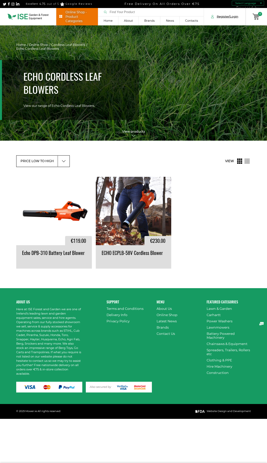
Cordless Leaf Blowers (68, 44)
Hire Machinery (219, 366)
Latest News (167, 321)
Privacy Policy (118, 321)
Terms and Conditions (125, 308)
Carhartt (214, 315)
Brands (149, 20)
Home (108, 20)
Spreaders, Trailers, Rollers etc (228, 352)
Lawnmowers (218, 327)
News (170, 20)
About (128, 20)
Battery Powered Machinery (221, 335)
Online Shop (38, 44)
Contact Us (166, 333)
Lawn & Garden (219, 308)
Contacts (191, 20)
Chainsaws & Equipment (227, 344)
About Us (164, 308)
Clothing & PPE (219, 360)
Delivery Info (117, 315)
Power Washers (219, 321)
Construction (218, 373)
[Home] (28, 16)
